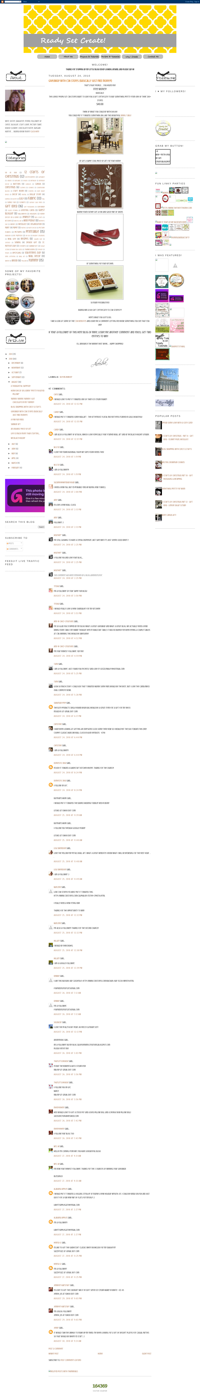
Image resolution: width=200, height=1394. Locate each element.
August (15, 382)
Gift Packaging (29, 207)
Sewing (18, 242)
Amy (55, 500)
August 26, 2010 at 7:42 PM (68, 1120)
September (17, 377)
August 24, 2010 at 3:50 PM (68, 595)
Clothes (23, 188)
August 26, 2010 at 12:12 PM (68, 1031)
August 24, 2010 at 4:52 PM (68, 638)
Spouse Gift (31, 242)
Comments (13, 549)
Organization (36, 224)
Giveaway (41, 207)
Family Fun (11, 202)
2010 (11, 358)
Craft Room (18, 191)
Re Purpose (17, 235)
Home (100, 1353)
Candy (56, 412)
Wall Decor (34, 256)
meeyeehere (59, 1107)
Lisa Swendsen (60, 848)
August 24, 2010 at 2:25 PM (68, 544)
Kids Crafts (38, 217)
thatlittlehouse (61, 1061)
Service (7, 243)
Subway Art (33, 246)
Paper (15, 227)
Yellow (24, 261)
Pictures (18, 232)
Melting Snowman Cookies (173, 462)
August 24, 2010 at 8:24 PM (68, 772)
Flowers (22, 202)
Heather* (58, 535)
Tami (56, 664)
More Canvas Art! (169, 515)
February (16, 467)
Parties (23, 228)
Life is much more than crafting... (25, 433)
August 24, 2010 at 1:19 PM (67, 456)
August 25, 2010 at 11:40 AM (68, 840)
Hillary (57, 941)
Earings (7, 199)
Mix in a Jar (17, 221)
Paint (7, 227)
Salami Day (38, 239)
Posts (11, 543)
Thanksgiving (30, 249)
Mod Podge (29, 220)
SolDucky (58, 1022)
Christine (58, 724)
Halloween (22, 214)
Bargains (17, 181)
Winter (7, 261)
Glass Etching (13, 210)
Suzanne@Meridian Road (64, 482)
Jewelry (26, 217)
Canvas (38, 184)
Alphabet (42, 177)
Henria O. (57, 1242)
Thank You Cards (16, 249)
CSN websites (80, 321)
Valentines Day (33, 252)
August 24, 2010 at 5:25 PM (68, 673)
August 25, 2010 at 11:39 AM (68, 815)
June (14, 448)
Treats (7, 253)
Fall (43, 199)
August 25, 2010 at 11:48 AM (68, 861)
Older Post (146, 1353)
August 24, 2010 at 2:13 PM (67, 509)
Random (8, 236)
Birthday (33, 181)
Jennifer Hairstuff (62, 1285)
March (14, 463)
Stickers (22, 246)
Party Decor (32, 228)
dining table (126, 115)
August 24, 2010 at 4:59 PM (68, 656)
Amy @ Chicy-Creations (63, 621)
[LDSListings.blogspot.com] (164, 405)
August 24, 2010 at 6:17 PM (67, 716)
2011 (10, 354)
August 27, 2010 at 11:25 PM (68, 1256)
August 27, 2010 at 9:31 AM (67, 1156)
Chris (56, 394)
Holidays (33, 214)
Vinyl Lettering (10, 256)
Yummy (33, 260)
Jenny (56, 1328)
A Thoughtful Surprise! (20, 386)
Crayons (31, 191)
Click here (35, 131)
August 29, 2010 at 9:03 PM (68, 1298)
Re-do (28, 236)
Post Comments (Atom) (71, 1360)
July (14, 444)
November (16, 367)
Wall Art (22, 256)
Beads (25, 181)
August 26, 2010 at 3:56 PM (68, 1074)
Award (9, 181)
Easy (21, 198)
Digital (24, 195)
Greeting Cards (27, 210)
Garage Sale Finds (35, 202)
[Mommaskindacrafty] (179, 237)
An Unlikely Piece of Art (21, 429)
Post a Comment (56, 1348)
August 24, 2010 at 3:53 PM (68, 613)
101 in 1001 (11, 172)
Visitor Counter (100, 1391)
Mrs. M (56, 1146)
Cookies (31, 188)
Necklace (22, 224)
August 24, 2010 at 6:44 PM (68, 737)
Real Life (12, 239)
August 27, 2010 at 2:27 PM (67, 1209)
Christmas (10, 187)
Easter (14, 199)
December (16, 363)
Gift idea (11, 206)
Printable (32, 231)
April (14, 458)
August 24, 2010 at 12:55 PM (68, 421)
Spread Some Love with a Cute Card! (177, 422)
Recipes (24, 238)
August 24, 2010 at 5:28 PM (68, 694)
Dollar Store (35, 194)
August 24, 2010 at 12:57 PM (68, 439)
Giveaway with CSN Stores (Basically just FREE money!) (80, 81)
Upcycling (16, 252)
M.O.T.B (56, 447)
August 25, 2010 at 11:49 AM (68, 879)
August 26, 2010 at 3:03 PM (68, 1053)
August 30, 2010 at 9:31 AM (67, 1341)
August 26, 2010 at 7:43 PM (68, 1138)
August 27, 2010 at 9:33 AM (67, 1181)
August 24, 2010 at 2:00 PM (68, 492)
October (15, 372)
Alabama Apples (60, 1189)
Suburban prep (60, 703)
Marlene (57, 887)
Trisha (56, 586)
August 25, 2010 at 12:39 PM (68, 968)
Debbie (56, 976)
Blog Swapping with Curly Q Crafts (26, 407)
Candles (28, 184)
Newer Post (54, 1353)
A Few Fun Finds (17, 419)
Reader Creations (39, 236)
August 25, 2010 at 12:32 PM (68, 915)
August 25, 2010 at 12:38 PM (68, 950)
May (13, 453)
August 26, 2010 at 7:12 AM (67, 993)
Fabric (32, 198)
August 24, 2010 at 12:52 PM (68, 404)
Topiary (40, 249)
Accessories (30, 177)
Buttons (16, 184)
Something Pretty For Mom (173, 488)
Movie (12, 224)
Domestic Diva (60, 763)
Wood (15, 260)
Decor (14, 194)
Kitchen (8, 221)
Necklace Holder (18, 438)
